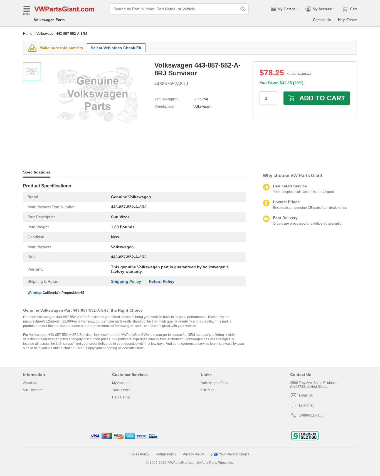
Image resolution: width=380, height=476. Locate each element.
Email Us (306, 395)
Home (27, 34)
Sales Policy (139, 454)
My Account (120, 383)
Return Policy (161, 281)
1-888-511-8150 (311, 415)
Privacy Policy (193, 454)
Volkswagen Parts (49, 20)
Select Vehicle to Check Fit (116, 48)
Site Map (207, 390)
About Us (30, 383)
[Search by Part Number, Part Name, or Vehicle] (243, 9)
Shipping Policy (126, 281)
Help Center (347, 20)
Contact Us (322, 20)
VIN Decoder (33, 390)
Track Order (121, 390)
